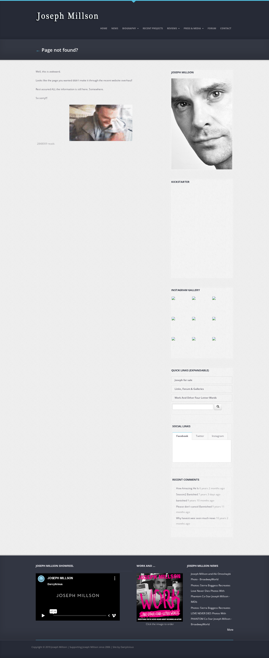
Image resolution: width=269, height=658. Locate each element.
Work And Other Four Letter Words (196, 398)
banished (181, 500)
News (114, 28)
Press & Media (191, 29)
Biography (128, 29)
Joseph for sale (183, 380)
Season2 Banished (187, 494)
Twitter (200, 436)
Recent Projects (153, 28)
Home (103, 28)
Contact (225, 28)
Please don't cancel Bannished (194, 506)
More (230, 630)
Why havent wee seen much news (195, 518)
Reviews (171, 29)
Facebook (182, 436)
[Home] (67, 15)
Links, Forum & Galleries (189, 389)
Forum (212, 28)
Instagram (218, 436)
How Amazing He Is (187, 488)
